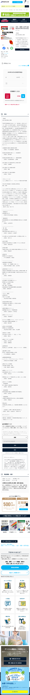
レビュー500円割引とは (23, 65)
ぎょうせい (6, 53)
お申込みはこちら (24, 509)
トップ (2, 9)
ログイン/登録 (17, 2)
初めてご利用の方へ (15, 572)
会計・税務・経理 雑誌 (18, 9)
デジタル (6, 83)
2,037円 (18, 77)
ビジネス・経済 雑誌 (8, 9)
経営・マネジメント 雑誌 (7, 545)
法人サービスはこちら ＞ (7, 576)
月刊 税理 (25, 9)
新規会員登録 (15, 567)
